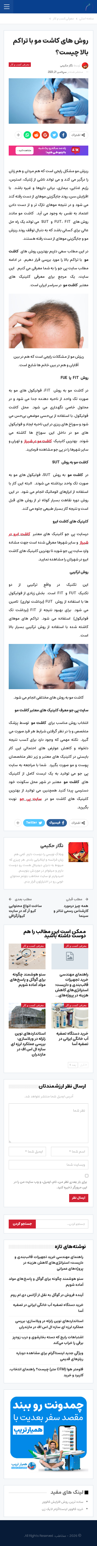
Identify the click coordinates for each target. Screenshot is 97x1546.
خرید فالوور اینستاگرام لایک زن (62, 1509)
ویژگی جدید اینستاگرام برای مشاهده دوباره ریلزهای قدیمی (49, 1356)
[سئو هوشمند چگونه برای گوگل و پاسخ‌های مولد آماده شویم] (27, 956)
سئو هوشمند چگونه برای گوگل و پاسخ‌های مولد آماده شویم (46, 1282)
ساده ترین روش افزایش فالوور (62, 1502)
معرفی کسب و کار (19, 64)
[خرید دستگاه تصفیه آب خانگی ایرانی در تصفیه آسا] (69, 1016)
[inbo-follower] (48, 150)
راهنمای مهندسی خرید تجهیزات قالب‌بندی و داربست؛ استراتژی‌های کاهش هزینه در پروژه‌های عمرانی (48, 1263)
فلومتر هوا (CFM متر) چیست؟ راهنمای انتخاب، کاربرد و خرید (46, 1372)
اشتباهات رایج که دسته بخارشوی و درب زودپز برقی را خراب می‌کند (47, 1340)
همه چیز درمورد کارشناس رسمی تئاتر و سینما (70, 911)
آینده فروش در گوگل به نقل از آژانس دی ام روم (46, 1295)
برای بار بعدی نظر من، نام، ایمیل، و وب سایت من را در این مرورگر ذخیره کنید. (50, 1184)
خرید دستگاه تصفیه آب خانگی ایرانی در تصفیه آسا (48, 1308)
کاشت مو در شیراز (38, 441)
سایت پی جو (31, 798)
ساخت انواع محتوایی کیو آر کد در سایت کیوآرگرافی (25, 911)
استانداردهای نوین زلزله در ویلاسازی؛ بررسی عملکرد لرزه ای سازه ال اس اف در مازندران (49, 1324)
